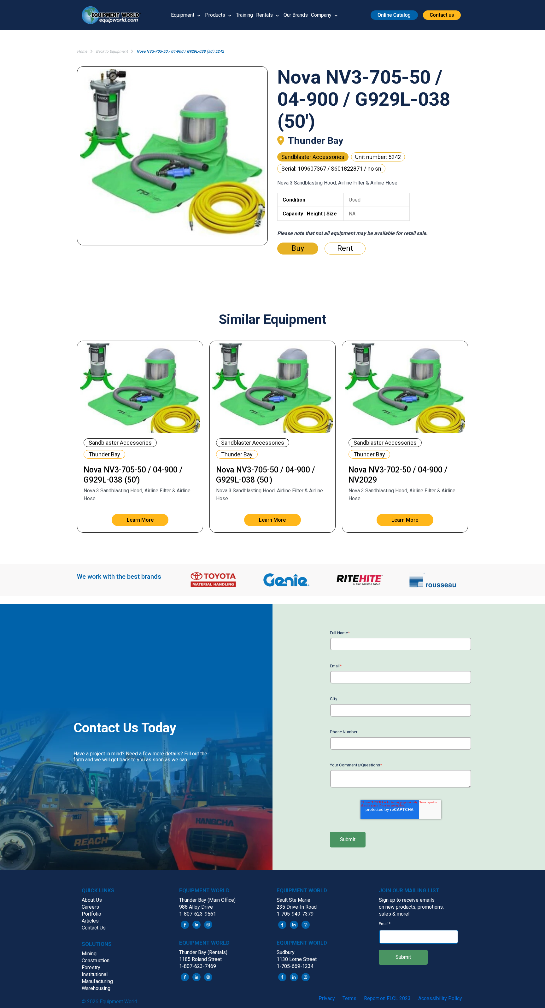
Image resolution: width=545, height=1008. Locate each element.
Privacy (327, 998)
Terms (349, 998)
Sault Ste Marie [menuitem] (293, 900)
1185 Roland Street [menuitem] (200, 959)
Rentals (264, 15)
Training (244, 15)
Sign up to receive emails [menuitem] (407, 900)
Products (215, 15)
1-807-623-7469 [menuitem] (197, 966)
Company (321, 15)
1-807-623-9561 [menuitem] (197, 914)
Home (82, 51)
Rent (345, 248)
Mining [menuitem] (89, 954)
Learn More (140, 520)
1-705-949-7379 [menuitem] (295, 914)
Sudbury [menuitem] (286, 952)
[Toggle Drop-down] (198, 15)
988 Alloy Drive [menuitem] (196, 907)
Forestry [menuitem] (91, 967)
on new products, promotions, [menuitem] (411, 907)
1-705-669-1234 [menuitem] (295, 966)
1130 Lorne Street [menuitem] (297, 959)
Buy (297, 248)
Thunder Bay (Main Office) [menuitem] (207, 900)
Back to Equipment (112, 51)
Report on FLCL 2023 (387, 998)
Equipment (182, 15)
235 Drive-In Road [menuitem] (297, 907)
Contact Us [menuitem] (94, 928)
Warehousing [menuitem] (96, 988)
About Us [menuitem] (92, 900)
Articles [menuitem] (90, 921)
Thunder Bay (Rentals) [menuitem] (203, 952)
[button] (113, 15)
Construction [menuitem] (95, 961)
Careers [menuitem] (90, 907)
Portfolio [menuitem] (91, 914)
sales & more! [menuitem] (394, 914)
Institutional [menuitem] (95, 974)
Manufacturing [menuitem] (97, 981)
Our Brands (296, 15)
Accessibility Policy (440, 998)
